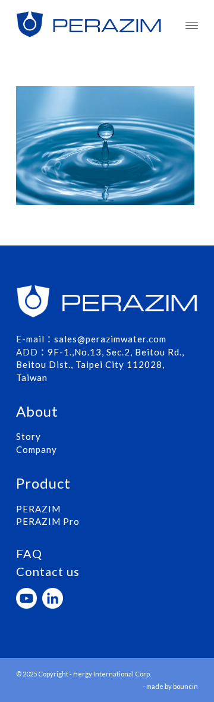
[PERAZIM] (89, 24)
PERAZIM (38, 508)
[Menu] (191, 24)
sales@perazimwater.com (110, 338)
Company (36, 449)
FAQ (29, 553)
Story (28, 436)
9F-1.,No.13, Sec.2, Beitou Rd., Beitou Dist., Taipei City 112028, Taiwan (100, 365)
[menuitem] (191, 24)
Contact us (48, 571)
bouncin (185, 686)
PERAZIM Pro (48, 521)
